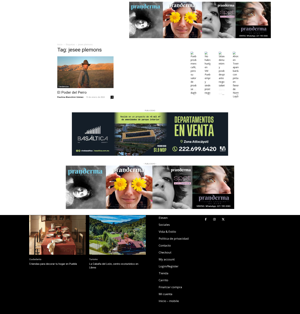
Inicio (59, 44)
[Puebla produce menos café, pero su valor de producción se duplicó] (193, 92)
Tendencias (63, 86)
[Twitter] (223, 219)
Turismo (93, 259)
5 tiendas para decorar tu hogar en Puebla (53, 263)
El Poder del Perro (72, 92)
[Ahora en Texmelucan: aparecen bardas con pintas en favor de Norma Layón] (236, 96)
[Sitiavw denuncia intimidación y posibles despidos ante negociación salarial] (221, 85)
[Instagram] (214, 219)
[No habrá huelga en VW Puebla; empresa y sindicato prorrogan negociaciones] (207, 92)
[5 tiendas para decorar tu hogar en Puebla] (57, 235)
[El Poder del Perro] (85, 72)
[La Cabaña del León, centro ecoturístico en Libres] (117, 235)
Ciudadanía (35, 259)
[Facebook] (205, 219)
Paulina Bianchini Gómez (70, 97)
